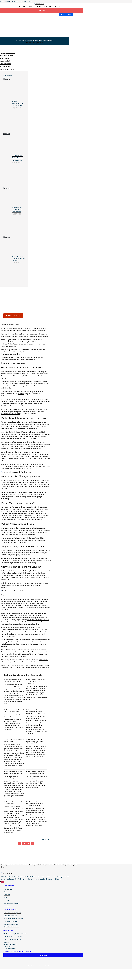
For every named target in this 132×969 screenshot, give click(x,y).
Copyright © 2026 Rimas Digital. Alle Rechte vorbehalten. (40, 965)
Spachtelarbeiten (5, 61)
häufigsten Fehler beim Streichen (38, 620)
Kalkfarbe (21, 394)
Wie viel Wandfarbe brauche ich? (21, 468)
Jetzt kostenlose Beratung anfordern (12, 665)
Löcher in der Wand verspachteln (17, 409)
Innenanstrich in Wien (18, 642)
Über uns (38, 6)
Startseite (22, 6)
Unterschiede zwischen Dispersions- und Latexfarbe (23, 426)
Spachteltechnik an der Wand (10, 414)
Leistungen (41, 10)
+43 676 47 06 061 (67, 14)
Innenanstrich (4, 58)
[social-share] (19, 843)
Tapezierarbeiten (5, 64)
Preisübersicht (43, 660)
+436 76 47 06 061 (14, 315)
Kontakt (57, 6)
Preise (30, 6)
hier (24, 656)
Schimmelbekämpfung (7, 69)
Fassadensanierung (6, 55)
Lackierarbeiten (5, 66)
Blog (45, 6)
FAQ (50, 6)
